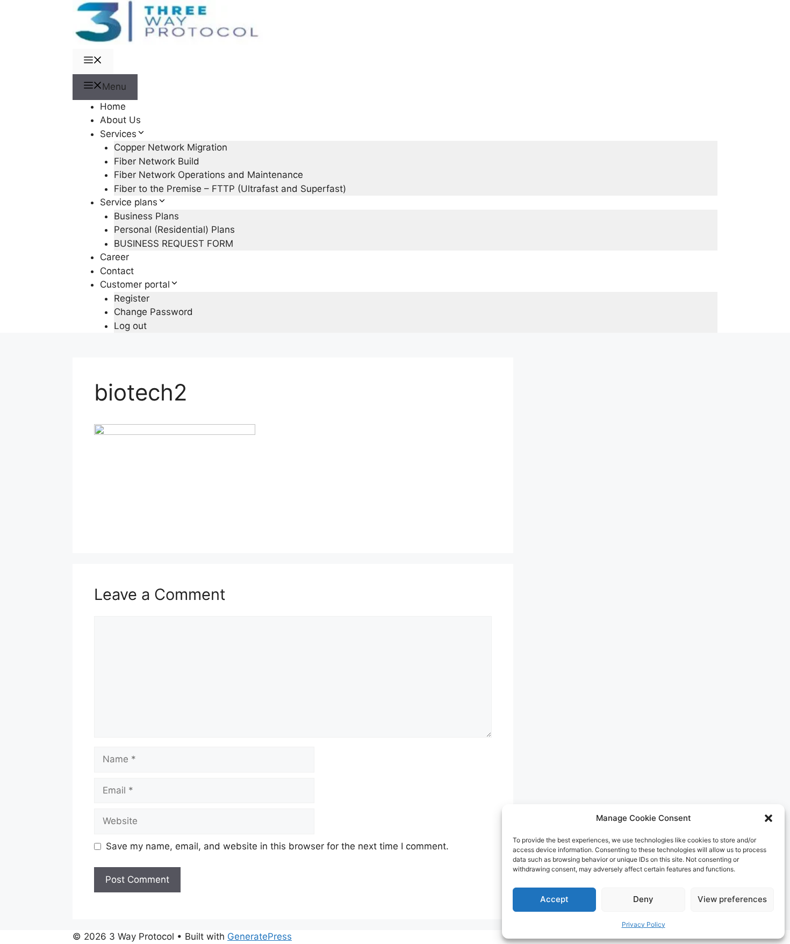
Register (131, 298)
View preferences (732, 899)
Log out (130, 325)
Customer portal (135, 284)
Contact (117, 271)
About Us (120, 120)
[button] (768, 818)
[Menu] (93, 62)
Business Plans (146, 216)
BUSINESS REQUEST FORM (173, 243)
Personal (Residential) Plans (174, 229)
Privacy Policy (643, 924)
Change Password (153, 311)
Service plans (128, 202)
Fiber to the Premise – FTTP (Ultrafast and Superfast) (230, 188)
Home (113, 106)
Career (114, 257)
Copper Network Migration (170, 147)
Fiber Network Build (156, 161)
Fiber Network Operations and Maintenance (208, 174)
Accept (554, 899)
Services (118, 133)
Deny (643, 899)
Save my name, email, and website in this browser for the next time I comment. (277, 846)
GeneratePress (259, 936)
